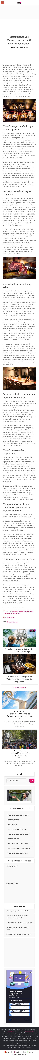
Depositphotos (29, 1032)
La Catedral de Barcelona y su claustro (19, 923)
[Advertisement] (19, 952)
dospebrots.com (12, 622)
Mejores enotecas (14, 839)
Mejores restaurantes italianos (18, 843)
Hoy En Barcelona (19, 711)
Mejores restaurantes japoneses (18, 834)
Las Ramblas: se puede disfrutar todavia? (19, 754)
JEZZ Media (11, 1032)
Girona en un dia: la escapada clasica (19, 934)
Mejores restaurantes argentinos (19, 848)
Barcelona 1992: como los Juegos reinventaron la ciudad (19, 715)
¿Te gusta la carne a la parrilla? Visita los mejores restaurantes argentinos (18, 1028)
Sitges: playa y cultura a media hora (18, 911)
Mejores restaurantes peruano (18, 853)
